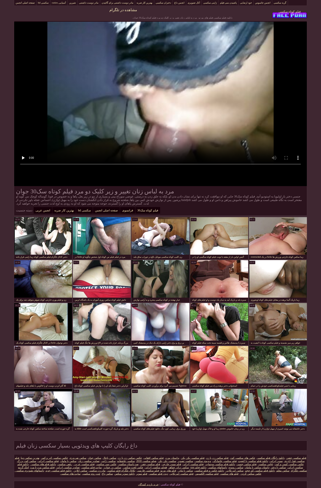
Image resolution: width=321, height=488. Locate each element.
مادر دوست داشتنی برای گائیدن (117, 2)
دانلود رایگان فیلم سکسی (271, 458)
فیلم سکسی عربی (84, 464)
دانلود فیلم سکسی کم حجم (260, 470)
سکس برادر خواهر (178, 467)
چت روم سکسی (91, 473)
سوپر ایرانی (276, 461)
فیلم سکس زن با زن (217, 458)
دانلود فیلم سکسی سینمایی (220, 464)
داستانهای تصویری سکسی (29, 470)
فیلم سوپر (141, 473)
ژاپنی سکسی (210, 2)
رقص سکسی (64, 464)
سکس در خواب (112, 467)
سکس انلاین (80, 470)
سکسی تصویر (185, 461)
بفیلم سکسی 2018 (146, 461)
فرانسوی (127, 210)
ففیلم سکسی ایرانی (156, 467)
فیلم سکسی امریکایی (182, 473)
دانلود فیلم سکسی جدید (59, 470)
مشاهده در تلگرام (123, 10)
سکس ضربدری (77, 458)
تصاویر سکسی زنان (89, 461)
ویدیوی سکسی (203, 461)
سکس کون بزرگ (26, 461)
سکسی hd (43, 2)
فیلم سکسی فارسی (148, 470)
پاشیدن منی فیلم (228, 2)
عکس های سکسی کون (242, 458)
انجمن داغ (179, 2)
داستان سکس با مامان (257, 467)
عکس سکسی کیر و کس (54, 458)
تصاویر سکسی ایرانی (68, 467)
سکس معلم (282, 470)
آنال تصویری (194, 2)
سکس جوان (94, 458)
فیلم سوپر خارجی (171, 464)
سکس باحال (109, 458)
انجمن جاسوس (262, 2)
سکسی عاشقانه (126, 461)
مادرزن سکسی (97, 470)
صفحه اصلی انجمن (25, 2)
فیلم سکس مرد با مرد (42, 467)
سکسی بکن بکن (167, 461)
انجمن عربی (42, 210)
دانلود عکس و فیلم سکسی (209, 470)
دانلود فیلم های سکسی (43, 464)
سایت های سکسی (71, 473)
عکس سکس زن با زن (130, 458)
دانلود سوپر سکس (124, 473)
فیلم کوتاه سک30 (147, 210)
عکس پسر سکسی (106, 464)
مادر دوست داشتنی (88, 2)
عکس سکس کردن (250, 473)
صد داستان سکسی (128, 464)
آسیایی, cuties (59, 2)
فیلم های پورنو (168, 470)
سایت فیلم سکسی (91, 467)
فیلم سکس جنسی (246, 464)
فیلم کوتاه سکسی (290, 11)
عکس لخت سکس (133, 467)
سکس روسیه (235, 467)
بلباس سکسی (265, 464)
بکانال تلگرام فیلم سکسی (121, 470)
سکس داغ (107, 473)
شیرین (72, 2)
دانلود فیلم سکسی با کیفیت (253, 461)
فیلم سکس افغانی (153, 458)
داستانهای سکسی (217, 467)
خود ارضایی (246, 2)
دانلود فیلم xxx (198, 467)
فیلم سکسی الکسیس (207, 473)
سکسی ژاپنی (108, 461)
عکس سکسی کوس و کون (289, 464)
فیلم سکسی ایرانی (48, 461)
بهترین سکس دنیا (30, 458)
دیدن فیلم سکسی (158, 473)
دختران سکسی (163, 2)
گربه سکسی (280, 2)
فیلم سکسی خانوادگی (225, 461)
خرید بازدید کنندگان (148, 484)
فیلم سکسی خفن (150, 464)
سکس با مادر (185, 470)
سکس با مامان (68, 461)
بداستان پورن (172, 458)
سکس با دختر (278, 467)
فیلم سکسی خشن (296, 458)
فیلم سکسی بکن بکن (193, 458)
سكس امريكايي (234, 470)
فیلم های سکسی (229, 473)
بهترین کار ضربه (145, 2)
